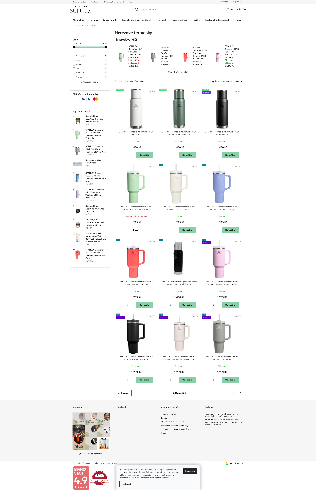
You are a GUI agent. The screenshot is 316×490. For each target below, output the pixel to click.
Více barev (91, 77)
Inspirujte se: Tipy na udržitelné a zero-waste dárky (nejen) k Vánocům (221, 415)
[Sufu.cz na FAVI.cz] (99, 478)
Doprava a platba (79, 2)
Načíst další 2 (179, 393)
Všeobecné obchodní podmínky (174, 425)
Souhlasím (190, 471)
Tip (91, 68)
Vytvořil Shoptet (236, 463)
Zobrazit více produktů (178, 72)
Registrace (237, 2)
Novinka (91, 64)
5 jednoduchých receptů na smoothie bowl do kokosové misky (223, 424)
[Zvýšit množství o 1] (134, 155)
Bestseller (91, 73)
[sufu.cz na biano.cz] (81, 478)
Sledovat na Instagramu (93, 453)
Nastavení (126, 484)
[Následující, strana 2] (233, 393)
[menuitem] (78, 20)
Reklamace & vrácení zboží (114, 2)
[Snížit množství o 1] (122, 155)
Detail (136, 230)
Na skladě (91, 56)
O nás (163, 433)
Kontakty (94, 2)
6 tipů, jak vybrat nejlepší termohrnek (221, 419)
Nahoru (124, 393)
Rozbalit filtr (89, 82)
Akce (91, 60)
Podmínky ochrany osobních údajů (176, 429)
